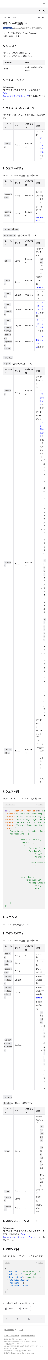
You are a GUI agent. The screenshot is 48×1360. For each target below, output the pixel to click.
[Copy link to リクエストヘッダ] (28, 80)
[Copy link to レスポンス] (22, 917)
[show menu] (44, 4)
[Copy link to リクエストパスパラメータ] (39, 108)
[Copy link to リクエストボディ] (28, 169)
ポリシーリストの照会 (42, 145)
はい (11, 1308)
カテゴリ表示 (11, 18)
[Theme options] (44, 11)
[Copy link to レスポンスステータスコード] (42, 1221)
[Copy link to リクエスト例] (24, 792)
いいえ (26, 1308)
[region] (24, 855)
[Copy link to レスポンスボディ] (28, 934)
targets (39, 287)
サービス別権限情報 (42, 398)
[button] (13, 1319)
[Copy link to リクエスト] (22, 46)
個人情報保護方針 (28, 1336)
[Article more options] (43, 18)
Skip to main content (12, 3)
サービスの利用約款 (11, 1336)
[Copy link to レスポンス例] (24, 1249)
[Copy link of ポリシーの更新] (26, 24)
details (39, 998)
